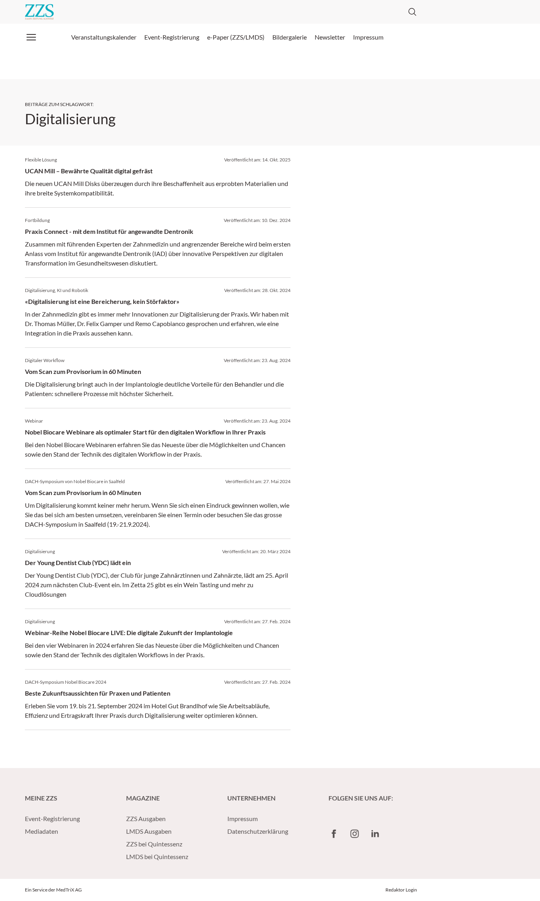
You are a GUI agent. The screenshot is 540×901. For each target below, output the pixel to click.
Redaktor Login (401, 890)
